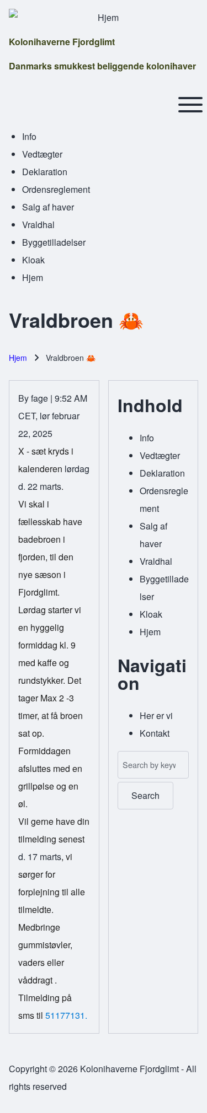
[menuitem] (29, 136)
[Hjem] (103, 17)
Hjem (18, 357)
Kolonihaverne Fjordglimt (62, 41)
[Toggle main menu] (190, 104)
